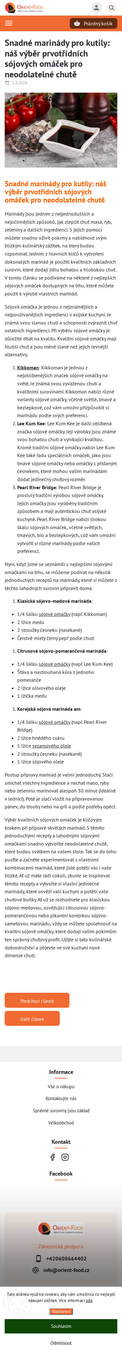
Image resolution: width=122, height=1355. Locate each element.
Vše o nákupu (61, 1086)
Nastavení (61, 1311)
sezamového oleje (51, 746)
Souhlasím (61, 1326)
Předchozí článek (37, 1001)
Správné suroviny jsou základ (61, 1110)
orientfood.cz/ (65, 1157)
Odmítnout (61, 1343)
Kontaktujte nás (61, 1098)
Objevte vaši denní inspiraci (52, 1157)
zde (89, 1300)
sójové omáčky (54, 614)
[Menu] (8, 23)
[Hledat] (111, 7)
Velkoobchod (61, 1122)
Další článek (32, 1019)
